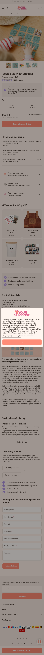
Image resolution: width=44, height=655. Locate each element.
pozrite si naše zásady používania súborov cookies (19, 336)
